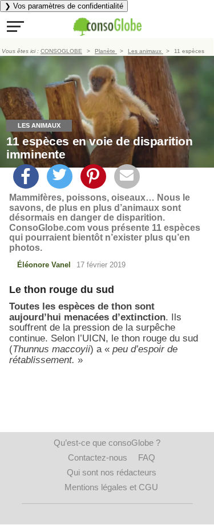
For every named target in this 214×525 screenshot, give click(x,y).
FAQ (146, 457)
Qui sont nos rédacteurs (111, 472)
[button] (15, 26)
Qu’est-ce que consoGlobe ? (107, 442)
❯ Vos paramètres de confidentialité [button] (64, 6)
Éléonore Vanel (44, 265)
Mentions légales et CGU (111, 487)
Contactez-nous (97, 457)
